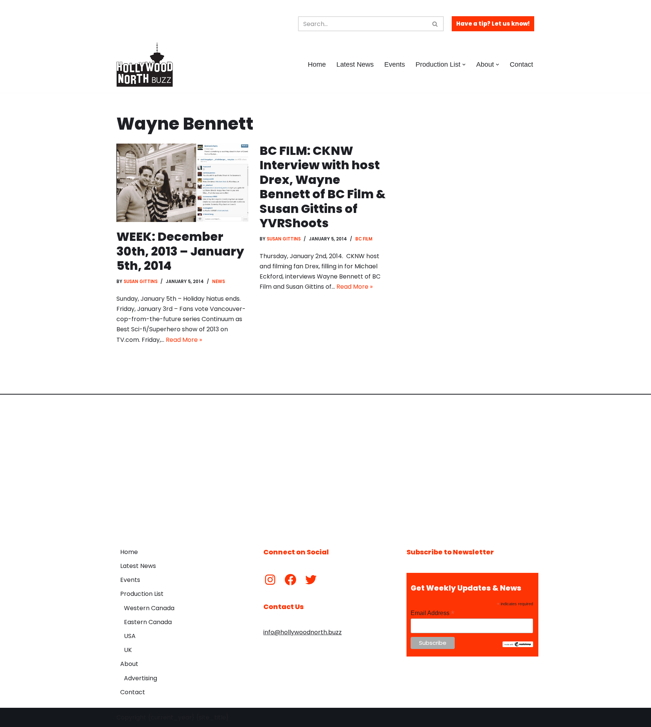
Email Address (432, 613)
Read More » (184, 339)
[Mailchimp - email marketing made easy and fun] (518, 645)
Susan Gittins (140, 282)
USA (130, 636)
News (218, 282)
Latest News (355, 64)
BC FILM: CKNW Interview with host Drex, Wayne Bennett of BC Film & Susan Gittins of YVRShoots (323, 186)
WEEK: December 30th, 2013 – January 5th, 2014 (180, 251)
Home (317, 64)
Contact (521, 64)
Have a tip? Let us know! (493, 24)
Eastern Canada (148, 622)
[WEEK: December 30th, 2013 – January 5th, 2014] (182, 183)
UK (128, 650)
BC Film (363, 239)
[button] (464, 64)
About (129, 664)
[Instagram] (270, 579)
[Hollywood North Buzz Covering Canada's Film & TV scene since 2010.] (144, 64)
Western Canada (149, 608)
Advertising (140, 678)
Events (394, 64)
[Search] (435, 23)
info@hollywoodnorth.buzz (302, 632)
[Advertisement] (325, 465)
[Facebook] (290, 579)
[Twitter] (311, 579)
